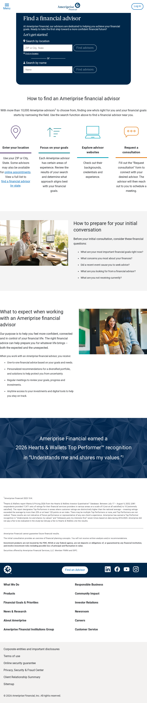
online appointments (17, 172)
